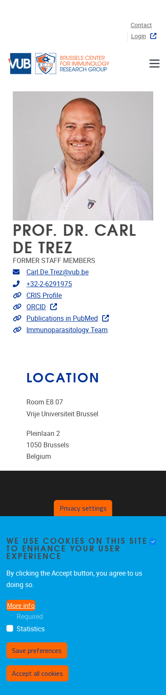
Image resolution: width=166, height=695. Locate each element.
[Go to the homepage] (59, 63)
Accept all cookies (37, 673)
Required (30, 617)
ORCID (36, 307)
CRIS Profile (44, 295)
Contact (141, 25)
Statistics (31, 629)
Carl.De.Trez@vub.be (57, 272)
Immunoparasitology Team (67, 330)
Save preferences (37, 650)
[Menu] (154, 63)
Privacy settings (83, 508)
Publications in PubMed (62, 318)
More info (21, 605)
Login (138, 36)
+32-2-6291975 (49, 284)
